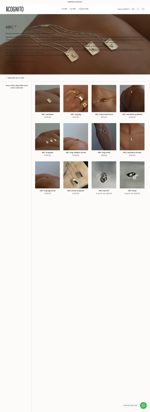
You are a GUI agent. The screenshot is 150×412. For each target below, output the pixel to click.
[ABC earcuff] (104, 175)
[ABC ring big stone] (47, 175)
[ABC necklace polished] (132, 98)
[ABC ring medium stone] (75, 136)
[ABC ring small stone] (104, 98)
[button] (64, 9)
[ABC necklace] (47, 98)
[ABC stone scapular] (75, 175)
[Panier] (143, 9)
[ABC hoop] (132, 175)
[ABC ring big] (75, 98)
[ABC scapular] (47, 136)
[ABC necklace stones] (132, 136)
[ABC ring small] (104, 136)
